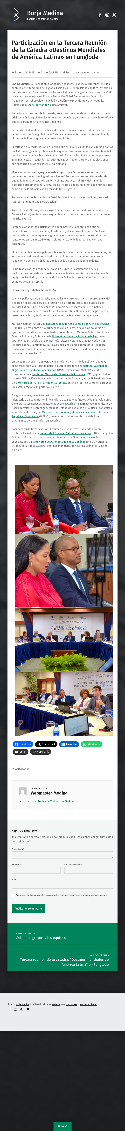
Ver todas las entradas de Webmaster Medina (46, 801)
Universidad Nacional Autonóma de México (65, 433)
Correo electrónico (73, 864)
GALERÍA (53, 72)
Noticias (64, 72)
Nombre (16, 864)
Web (14, 879)
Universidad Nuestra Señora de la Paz (74, 336)
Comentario (18, 849)
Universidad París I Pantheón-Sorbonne (42, 382)
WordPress (71, 1004)
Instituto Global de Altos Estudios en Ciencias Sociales (77, 323)
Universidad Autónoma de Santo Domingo (60, 441)
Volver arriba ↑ (88, 1004)
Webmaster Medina (87, 72)
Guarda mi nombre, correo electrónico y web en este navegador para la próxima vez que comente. (61, 895)
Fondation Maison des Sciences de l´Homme (58, 374)
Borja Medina (45, 13)
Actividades (22, 768)
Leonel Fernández (38, 104)
